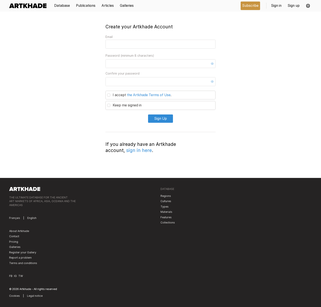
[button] (308, 6)
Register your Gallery (22, 252)
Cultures (165, 201)
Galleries (15, 247)
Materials (166, 211)
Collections (167, 222)
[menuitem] (29, 5)
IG (15, 276)
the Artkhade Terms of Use (149, 95)
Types (164, 206)
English (31, 218)
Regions (165, 196)
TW (20, 276)
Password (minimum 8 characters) (129, 55)
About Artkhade (19, 231)
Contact (14, 236)
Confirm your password (122, 73)
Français (14, 218)
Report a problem (20, 257)
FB (10, 276)
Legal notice (35, 295)
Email (109, 37)
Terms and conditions (23, 263)
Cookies (14, 295)
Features (166, 217)
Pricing (13, 241)
